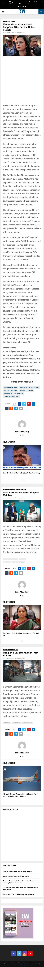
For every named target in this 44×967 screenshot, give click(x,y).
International (18, 489)
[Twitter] (19, 953)
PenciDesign (22, 965)
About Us (3, 3)
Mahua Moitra (8, 393)
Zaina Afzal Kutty (9, 32)
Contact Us (36, 3)
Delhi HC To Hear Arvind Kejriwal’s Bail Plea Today (21, 473)
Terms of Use (20, 3)
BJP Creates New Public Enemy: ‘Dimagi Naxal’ (18, 894)
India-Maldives (13, 559)
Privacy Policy (11, 3)
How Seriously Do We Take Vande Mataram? (17, 871)
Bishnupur (7, 723)
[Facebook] (13, 953)
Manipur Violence (27, 723)
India (5, 21)
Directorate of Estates (10, 390)
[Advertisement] (22, 82)
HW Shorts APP (7, 489)
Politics (13, 21)
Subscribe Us (28, 3)
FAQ (42, 2)
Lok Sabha (30, 390)
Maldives (22, 559)
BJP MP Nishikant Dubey (10, 387)
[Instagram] (25, 953)
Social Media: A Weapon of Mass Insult (16, 876)
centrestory (23, 387)
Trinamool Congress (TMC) (11, 396)
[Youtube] (30, 953)
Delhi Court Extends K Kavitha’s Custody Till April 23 (21, 634)
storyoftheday (18, 393)
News (8, 21)
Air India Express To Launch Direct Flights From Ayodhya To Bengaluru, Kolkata (20, 795)
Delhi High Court (34, 387)
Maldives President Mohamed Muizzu (14, 562)
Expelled (22, 390)
